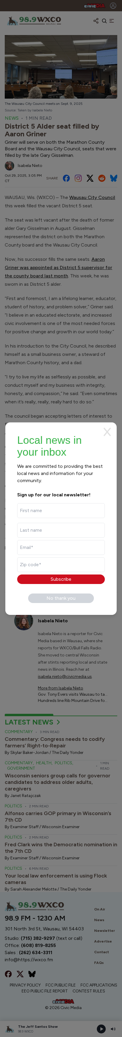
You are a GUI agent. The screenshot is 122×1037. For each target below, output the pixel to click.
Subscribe (61, 579)
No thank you (61, 598)
